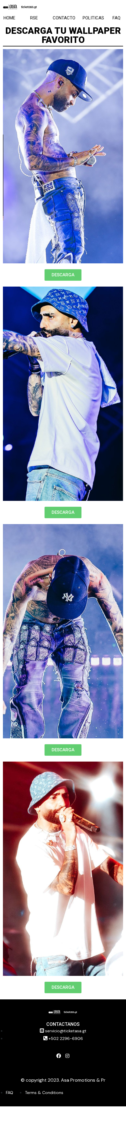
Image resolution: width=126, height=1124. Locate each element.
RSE (34, 18)
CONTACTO (64, 18)
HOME (9, 18)
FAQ (116, 18)
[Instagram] (67, 1056)
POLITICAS (93, 18)
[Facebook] (58, 1056)
